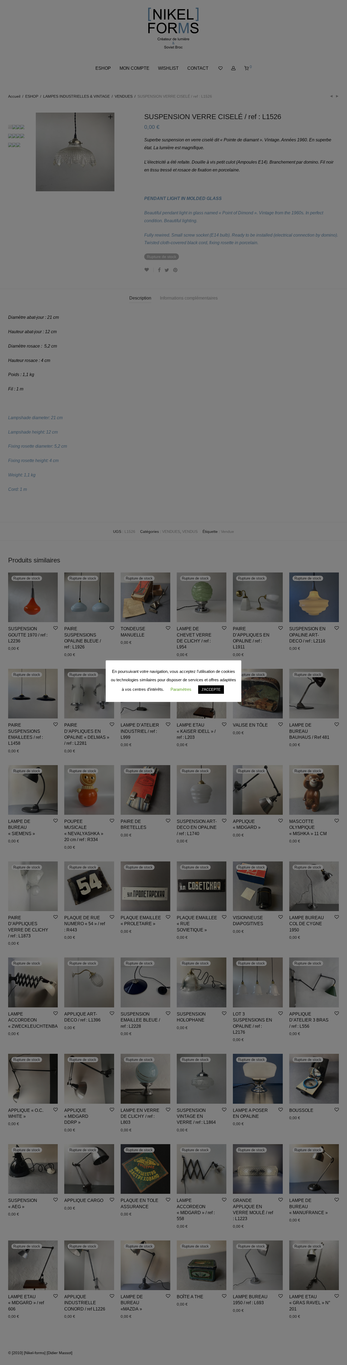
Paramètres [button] (181, 689)
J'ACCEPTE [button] (211, 690)
